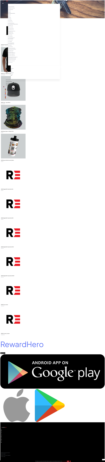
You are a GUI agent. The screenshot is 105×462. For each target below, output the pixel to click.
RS (1, 442)
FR (1, 437)
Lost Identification (10, 9)
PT (1, 440)
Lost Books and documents (12, 59)
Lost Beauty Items (10, 51)
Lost (6, 34)
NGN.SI (9, 452)
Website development (4, 452)
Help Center (8, 83)
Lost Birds (9, 17)
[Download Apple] (2, 353)
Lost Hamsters (10, 20)
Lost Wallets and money (11, 8)
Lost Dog (9, 14)
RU (1, 439)
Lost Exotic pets (10, 21)
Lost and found (7, 72)
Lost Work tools (10, 62)
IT (1, 433)
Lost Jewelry (10, 45)
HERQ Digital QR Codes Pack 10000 (7, 275)
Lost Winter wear (10, 25)
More (63, 461)
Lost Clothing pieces (11, 29)
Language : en (8, 84)
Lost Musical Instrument (11, 60)
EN (1, 430)
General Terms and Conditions (5, 455)
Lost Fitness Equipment (11, 54)
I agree (68, 461)
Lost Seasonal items (11, 28)
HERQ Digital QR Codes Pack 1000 (7, 246)
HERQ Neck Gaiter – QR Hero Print (7, 131)
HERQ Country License (5, 333)
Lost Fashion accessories (11, 31)
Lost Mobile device (10, 33)
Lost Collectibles (10, 46)
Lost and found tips (9, 81)
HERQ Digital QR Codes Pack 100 (7, 189)
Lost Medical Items (10, 50)
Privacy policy (3, 456)
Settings (65, 461)
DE (1, 432)
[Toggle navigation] (2, 3)
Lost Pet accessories (11, 23)
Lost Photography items (11, 37)
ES (1, 436)
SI (1, 429)
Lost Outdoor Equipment (11, 55)
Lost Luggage (10, 41)
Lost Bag (9, 12)
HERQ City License (4, 304)
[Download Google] (52, 388)
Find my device (8, 79)
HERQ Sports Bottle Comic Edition (7, 160)
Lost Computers (10, 36)
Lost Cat (9, 16)
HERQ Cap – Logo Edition (5, 102)
